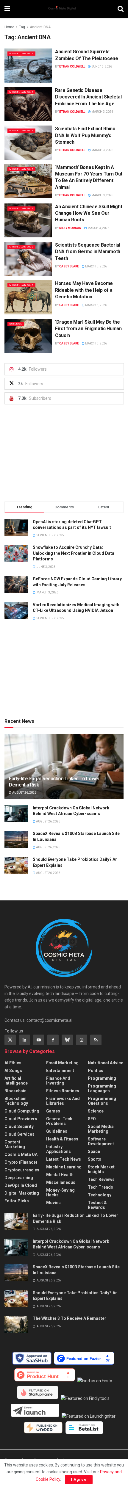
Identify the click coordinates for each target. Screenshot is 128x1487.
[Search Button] (121, 9)
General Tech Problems (59, 1121)
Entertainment (60, 1070)
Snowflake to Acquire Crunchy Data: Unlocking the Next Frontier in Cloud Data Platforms (73, 553)
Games (53, 1111)
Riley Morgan (70, 228)
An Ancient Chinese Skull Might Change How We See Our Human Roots (88, 213)
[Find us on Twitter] (10, 1040)
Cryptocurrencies (21, 1170)
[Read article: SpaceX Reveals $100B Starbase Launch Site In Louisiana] (16, 839)
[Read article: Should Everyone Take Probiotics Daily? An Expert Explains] (16, 865)
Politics (95, 1070)
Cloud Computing (21, 1111)
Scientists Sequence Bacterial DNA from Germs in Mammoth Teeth (87, 251)
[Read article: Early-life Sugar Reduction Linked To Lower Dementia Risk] (16, 1221)
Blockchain (15, 1090)
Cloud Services (19, 1134)
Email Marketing (62, 1062)
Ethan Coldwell (72, 66)
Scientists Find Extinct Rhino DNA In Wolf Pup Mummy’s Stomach (85, 135)
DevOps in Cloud (20, 1185)
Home (9, 27)
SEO (92, 1118)
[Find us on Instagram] (81, 1040)
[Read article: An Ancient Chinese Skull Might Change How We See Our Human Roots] (28, 220)
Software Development (101, 1141)
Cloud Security (19, 1126)
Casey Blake (69, 266)
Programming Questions (102, 1101)
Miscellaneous (21, 53)
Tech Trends (100, 1187)
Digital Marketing (21, 1193)
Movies (53, 1202)
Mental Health (60, 1174)
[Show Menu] (7, 9)
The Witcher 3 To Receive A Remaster (69, 1318)
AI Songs (13, 1070)
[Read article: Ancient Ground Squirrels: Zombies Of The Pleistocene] (28, 65)
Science (15, 323)
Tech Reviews (101, 1179)
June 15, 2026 (101, 66)
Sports (94, 1159)
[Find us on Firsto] (95, 1380)
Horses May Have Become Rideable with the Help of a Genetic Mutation (84, 290)
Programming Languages (102, 1088)
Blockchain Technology (16, 1101)
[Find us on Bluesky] (67, 1040)
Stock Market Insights (101, 1169)
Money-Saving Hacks (60, 1192)
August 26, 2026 (24, 792)
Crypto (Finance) (20, 1162)
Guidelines (56, 1131)
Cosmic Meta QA (21, 1154)
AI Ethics (12, 1062)
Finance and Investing (58, 1080)
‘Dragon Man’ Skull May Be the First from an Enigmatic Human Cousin (88, 328)
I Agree (79, 1479)
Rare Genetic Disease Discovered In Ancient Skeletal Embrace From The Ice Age (88, 96)
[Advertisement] (64, 453)
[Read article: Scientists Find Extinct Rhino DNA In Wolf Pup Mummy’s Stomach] (28, 142)
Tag (22, 27)
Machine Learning (64, 1167)
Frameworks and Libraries (63, 1101)
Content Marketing (14, 1144)
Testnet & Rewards (97, 1205)
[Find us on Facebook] (53, 1040)
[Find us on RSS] (96, 1040)
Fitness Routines (62, 1090)
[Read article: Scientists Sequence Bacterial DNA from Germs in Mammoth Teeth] (28, 259)
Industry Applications (58, 1149)
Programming (102, 1078)
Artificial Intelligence (16, 1080)
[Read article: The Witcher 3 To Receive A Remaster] (16, 1324)
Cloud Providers (20, 1118)
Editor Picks (16, 1200)
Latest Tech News (63, 1159)
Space (94, 1151)
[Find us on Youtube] (38, 1040)
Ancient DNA (40, 27)
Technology (99, 1195)
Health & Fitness (62, 1139)
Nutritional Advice (105, 1062)
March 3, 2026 (102, 111)
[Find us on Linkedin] (24, 1040)
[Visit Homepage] (63, 9)
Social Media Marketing (101, 1129)
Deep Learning (18, 1177)
